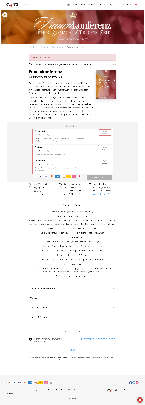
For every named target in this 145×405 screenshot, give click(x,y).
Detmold (76, 194)
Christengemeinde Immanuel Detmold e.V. (47, 340)
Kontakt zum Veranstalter (107, 339)
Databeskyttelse (54, 390)
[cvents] (13, 4)
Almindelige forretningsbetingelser (33, 390)
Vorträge (34, 298)
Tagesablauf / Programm (42, 288)
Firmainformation (13, 390)
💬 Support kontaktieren (72, 398)
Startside (32, 47)
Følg (80, 339)
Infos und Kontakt (100, 194)
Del (115, 64)
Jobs (75, 390)
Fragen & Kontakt (39, 316)
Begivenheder (43, 47)
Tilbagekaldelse (67, 390)
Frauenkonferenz (57, 47)
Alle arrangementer (90, 339)
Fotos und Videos (38, 307)
